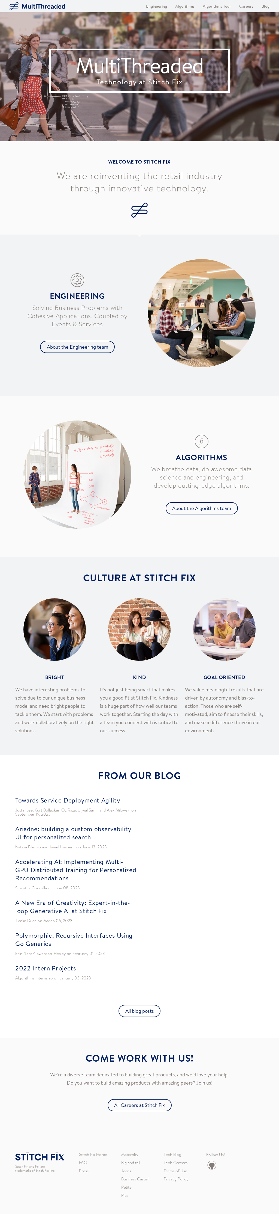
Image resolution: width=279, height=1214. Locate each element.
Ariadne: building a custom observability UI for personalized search (73, 832)
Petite (126, 1187)
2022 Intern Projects (45, 968)
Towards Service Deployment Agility (67, 800)
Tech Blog (172, 1154)
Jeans (126, 1171)
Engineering (156, 6)
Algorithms (185, 6)
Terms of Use (175, 1171)
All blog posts (139, 1010)
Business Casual (134, 1179)
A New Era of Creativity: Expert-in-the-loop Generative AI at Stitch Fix (72, 906)
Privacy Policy (176, 1179)
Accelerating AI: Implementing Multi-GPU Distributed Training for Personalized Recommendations (75, 869)
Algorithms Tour (217, 6)
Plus (124, 1195)
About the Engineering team (77, 346)
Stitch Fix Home (93, 1154)
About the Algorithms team (201, 508)
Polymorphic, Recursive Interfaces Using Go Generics (74, 939)
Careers (246, 6)
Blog (265, 6)
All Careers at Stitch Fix (139, 1105)
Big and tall (130, 1163)
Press (84, 1171)
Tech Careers (175, 1163)
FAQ (83, 1163)
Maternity (129, 1154)
